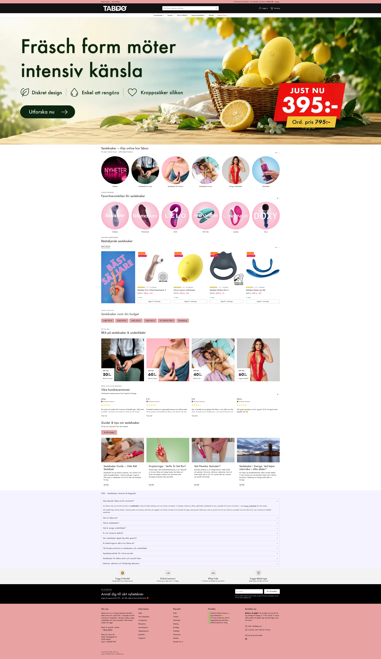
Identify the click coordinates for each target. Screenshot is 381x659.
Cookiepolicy (142, 620)
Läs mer (277, 1)
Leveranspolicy (143, 627)
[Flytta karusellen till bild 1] (277, 198)
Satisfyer (176, 638)
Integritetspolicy (143, 631)
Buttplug (176, 624)
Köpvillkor (141, 634)
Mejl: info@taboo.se (255, 626)
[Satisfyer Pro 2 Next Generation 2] (154, 268)
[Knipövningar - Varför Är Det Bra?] (167, 450)
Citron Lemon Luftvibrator (184, 290)
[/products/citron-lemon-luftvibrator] (190, 81)
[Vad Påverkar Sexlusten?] (213, 450)
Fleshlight (176, 631)
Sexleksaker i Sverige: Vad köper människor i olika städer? (257, 467)
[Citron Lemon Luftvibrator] (190, 268)
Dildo (175, 613)
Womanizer (177, 634)
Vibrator (176, 617)
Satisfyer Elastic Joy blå (255, 290)
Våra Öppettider (143, 617)
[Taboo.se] (115, 8)
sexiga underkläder (250, 506)
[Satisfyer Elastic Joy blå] (263, 268)
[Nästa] (280, 172)
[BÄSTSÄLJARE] (105, 299)
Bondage (176, 627)
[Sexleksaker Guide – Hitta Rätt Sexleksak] (122, 450)
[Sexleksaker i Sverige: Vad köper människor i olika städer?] (258, 450)
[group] (146, 287)
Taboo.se (115, 652)
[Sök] (216, 8)
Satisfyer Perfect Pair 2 (219, 290)
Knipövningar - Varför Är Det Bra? (167, 466)
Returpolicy (142, 624)
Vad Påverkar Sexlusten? (207, 466)
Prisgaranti (141, 638)
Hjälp (140, 613)
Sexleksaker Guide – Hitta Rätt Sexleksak (120, 467)
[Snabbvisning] (168, 254)
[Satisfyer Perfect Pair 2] (227, 268)
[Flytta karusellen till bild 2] (277, 152)
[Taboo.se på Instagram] (246, 639)
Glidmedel (176, 620)
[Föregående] (101, 172)
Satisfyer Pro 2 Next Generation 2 (151, 290)
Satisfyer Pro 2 (178, 642)
